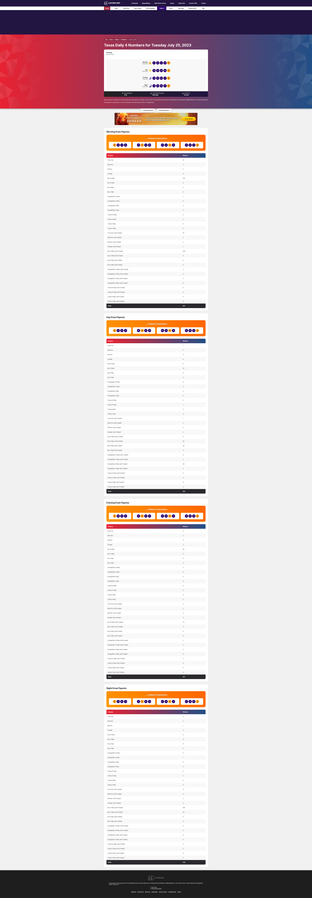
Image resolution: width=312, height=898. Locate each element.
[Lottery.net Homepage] (106, 39)
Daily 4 (162, 8)
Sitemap (133, 892)
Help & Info (181, 3)
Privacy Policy (163, 892)
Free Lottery (137, 8)
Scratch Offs (192, 8)
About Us (147, 892)
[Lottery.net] (112, 4)
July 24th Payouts (148, 110)
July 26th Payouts (164, 110)
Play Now (189, 119)
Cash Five (126, 8)
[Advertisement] (156, 22)
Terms (179, 892)
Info (203, 8)
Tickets (203, 3)
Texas (107, 8)
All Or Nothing (150, 8)
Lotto (116, 8)
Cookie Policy (172, 892)
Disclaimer (155, 892)
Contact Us (140, 892)
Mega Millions (146, 3)
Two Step (181, 8)
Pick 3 (171, 8)
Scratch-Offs (193, 3)
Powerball (135, 3)
